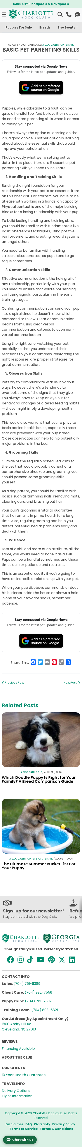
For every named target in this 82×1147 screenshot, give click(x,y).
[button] (4, 14)
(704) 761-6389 (27, 983)
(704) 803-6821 (44, 1009)
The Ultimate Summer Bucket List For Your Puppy (38, 866)
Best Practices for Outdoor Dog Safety (60, 682)
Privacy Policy (63, 1124)
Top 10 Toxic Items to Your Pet (21, 682)
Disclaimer (14, 1124)
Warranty (42, 1124)
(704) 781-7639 (38, 1001)
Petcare (69, 45)
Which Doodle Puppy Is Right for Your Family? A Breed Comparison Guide (39, 779)
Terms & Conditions (56, 1129)
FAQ (28, 1124)
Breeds (45, 27)
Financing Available (18, 1048)
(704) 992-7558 (38, 992)
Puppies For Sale (18, 27)
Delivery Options (16, 1090)
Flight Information (17, 1096)
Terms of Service (23, 1129)
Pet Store (37, 858)
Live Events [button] (66, 27)
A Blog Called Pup (53, 45)
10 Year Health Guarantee (24, 1074)
